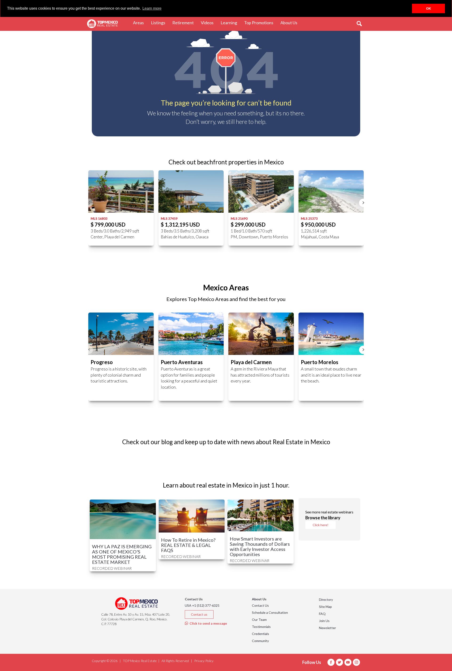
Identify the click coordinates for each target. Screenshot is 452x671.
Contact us (199, 614)
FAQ (322, 614)
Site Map (325, 607)
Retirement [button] (184, 22)
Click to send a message (207, 623)
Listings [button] (160, 22)
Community (260, 641)
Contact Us (260, 605)
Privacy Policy (204, 661)
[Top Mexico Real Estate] (102, 24)
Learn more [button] (151, 8)
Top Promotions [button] (260, 22)
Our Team (259, 620)
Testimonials (261, 627)
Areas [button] (140, 22)
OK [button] (428, 8)
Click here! (320, 525)
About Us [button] (290, 22)
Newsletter (327, 628)
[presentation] (89, 203)
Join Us (324, 621)
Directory (326, 600)
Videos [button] (209, 22)
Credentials (260, 634)
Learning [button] (231, 22)
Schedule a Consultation (270, 612)
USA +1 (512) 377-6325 (202, 605)
